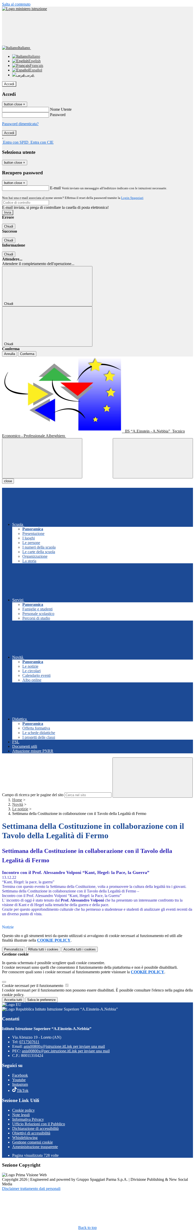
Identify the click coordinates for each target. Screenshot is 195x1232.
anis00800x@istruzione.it (64, 1046)
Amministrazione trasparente (35, 1147)
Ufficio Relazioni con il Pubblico (38, 1124)
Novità (17, 804)
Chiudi (8, 226)
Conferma (27, 354)
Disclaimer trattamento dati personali (31, 1188)
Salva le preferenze (41, 1000)
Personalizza (13, 949)
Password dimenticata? (20, 124)
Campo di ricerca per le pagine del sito (32, 795)
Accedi (9, 84)
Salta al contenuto (16, 4)
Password (58, 115)
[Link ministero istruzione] (24, 9)
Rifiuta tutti (43, 949)
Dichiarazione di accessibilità (35, 1128)
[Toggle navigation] (42, 458)
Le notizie (20, 809)
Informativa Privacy (28, 1119)
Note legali (21, 1115)
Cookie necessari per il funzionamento (33, 985)
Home (17, 800)
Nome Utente (61, 109)
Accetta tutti (79, 949)
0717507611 (29, 1042)
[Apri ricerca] (153, 458)
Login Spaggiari (132, 198)
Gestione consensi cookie (32, 1142)
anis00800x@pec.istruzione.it (66, 1051)
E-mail (55, 188)
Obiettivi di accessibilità (31, 1133)
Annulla (9, 354)
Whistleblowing (25, 1137)
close (8, 481)
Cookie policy (23, 1110)
